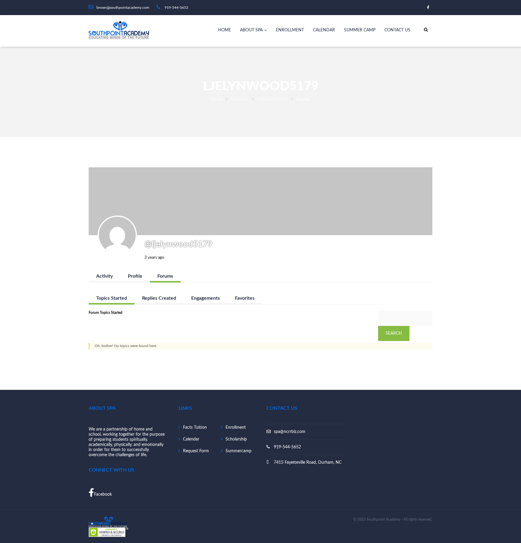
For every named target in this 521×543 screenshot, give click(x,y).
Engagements (205, 298)
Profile (135, 276)
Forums (165, 276)
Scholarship (236, 439)
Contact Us (397, 30)
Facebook (103, 494)
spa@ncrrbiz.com (289, 432)
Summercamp (238, 451)
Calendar (324, 30)
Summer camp (359, 30)
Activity (104, 276)
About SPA (251, 30)
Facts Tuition (195, 427)
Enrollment (290, 30)
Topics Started (111, 298)
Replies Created (159, 298)
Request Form (196, 451)
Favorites (244, 298)
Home (224, 30)
